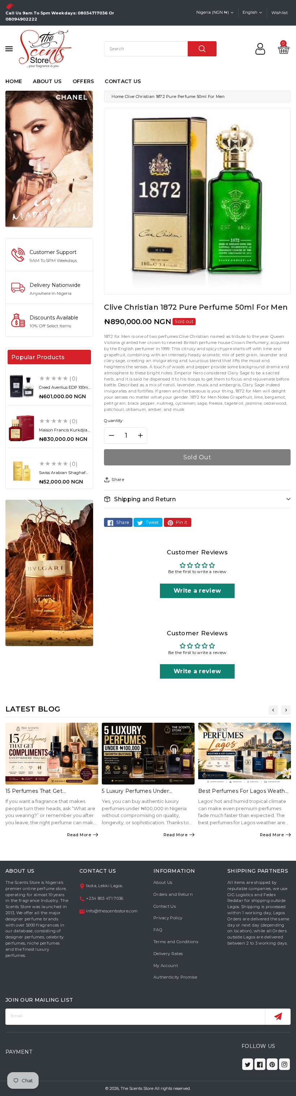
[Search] (202, 48)
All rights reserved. (172, 1088)
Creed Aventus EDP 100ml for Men (64, 390)
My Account (165, 965)
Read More (79, 834)
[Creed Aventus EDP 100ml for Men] (21, 386)
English (250, 12)
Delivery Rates (168, 953)
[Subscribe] (278, 1017)
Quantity (113, 420)
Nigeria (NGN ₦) (212, 12)
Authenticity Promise (175, 977)
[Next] (286, 710)
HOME (13, 81)
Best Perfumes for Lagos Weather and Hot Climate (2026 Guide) (244, 794)
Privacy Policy (167, 917)
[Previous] (273, 710)
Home (117, 96)
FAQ (157, 929)
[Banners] (49, 158)
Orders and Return (173, 894)
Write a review (197, 590)
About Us (162, 882)
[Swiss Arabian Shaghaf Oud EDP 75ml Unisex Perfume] (21, 471)
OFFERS (83, 81)
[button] (197, 499)
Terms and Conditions (175, 941)
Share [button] (118, 479)
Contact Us (164, 906)
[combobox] (160, 48)
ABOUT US (47, 81)
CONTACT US (123, 81)
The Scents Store (137, 1088)
